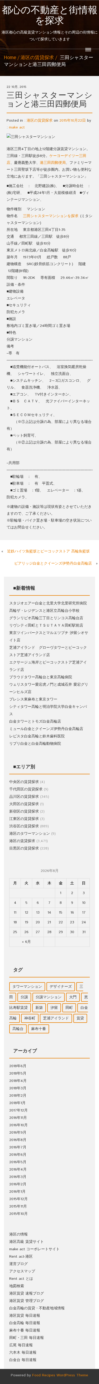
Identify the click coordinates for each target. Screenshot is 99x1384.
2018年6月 (17, 1066)
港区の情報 (18, 1234)
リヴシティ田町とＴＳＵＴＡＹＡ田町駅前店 (46, 625)
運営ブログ (18, 1264)
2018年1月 (17, 1103)
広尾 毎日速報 (21, 1345)
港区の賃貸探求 (37, 57)
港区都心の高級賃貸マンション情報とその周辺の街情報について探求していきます (50, 24)
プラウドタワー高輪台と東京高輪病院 (40, 677)
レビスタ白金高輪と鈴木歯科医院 (37, 736)
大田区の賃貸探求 (24, 804)
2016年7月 (17, 1147)
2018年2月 (17, 1095)
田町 (69, 1007)
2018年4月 (18, 1081)
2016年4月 (18, 1169)
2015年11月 (18, 1206)
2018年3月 (17, 1088)
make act (17, 127)
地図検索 (16, 1286)
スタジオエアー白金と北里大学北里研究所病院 (48, 603)
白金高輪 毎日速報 (24, 1323)
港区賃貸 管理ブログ (26, 1301)
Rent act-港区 (21, 1256)
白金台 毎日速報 (22, 1360)
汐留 (54, 1007)
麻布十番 (38, 1029)
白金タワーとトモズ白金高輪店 (35, 721)
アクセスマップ (22, 1271)
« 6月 (26, 941)
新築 (39, 1007)
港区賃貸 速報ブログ (26, 1293)
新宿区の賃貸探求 (24, 811)
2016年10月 (18, 1125)
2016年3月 (17, 1177)
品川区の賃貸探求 (24, 796)
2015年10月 (18, 1213)
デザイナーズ (61, 986)
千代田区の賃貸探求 (26, 789)
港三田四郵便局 (53, 162)
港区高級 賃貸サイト (26, 1241)
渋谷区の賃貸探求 (24, 826)
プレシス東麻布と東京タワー (33, 699)
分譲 (24, 997)
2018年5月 (17, 1073)
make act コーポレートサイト (34, 1249)
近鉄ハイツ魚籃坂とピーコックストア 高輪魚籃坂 (48, 551)
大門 (73, 997)
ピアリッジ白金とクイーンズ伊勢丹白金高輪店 (53, 563)
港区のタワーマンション (29, 833)
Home (10, 57)
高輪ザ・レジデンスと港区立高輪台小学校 (44, 610)
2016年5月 (17, 1162)
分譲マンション (49, 997)
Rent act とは (21, 1278)
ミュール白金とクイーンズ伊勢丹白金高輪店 (46, 729)
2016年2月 (17, 1184)
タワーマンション (27, 986)
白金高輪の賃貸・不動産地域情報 (37, 1308)
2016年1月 (17, 1191)
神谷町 (29, 1018)
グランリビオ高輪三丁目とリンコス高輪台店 (46, 618)
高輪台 (17, 1029)
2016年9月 (17, 1132)
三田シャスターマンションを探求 (50, 216)
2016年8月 (17, 1140)
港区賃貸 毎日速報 (24, 1315)
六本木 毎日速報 (22, 1352)
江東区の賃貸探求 (24, 819)
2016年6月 (17, 1154)
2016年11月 (18, 1117)
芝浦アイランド (56, 1018)
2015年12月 (18, 1199)
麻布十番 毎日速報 (24, 1330)
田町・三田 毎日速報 (26, 1337)
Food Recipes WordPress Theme (60, 1375)
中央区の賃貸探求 (24, 782)
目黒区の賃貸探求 (24, 848)
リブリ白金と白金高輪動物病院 (35, 743)
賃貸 (80, 1018)
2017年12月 (18, 1110)
